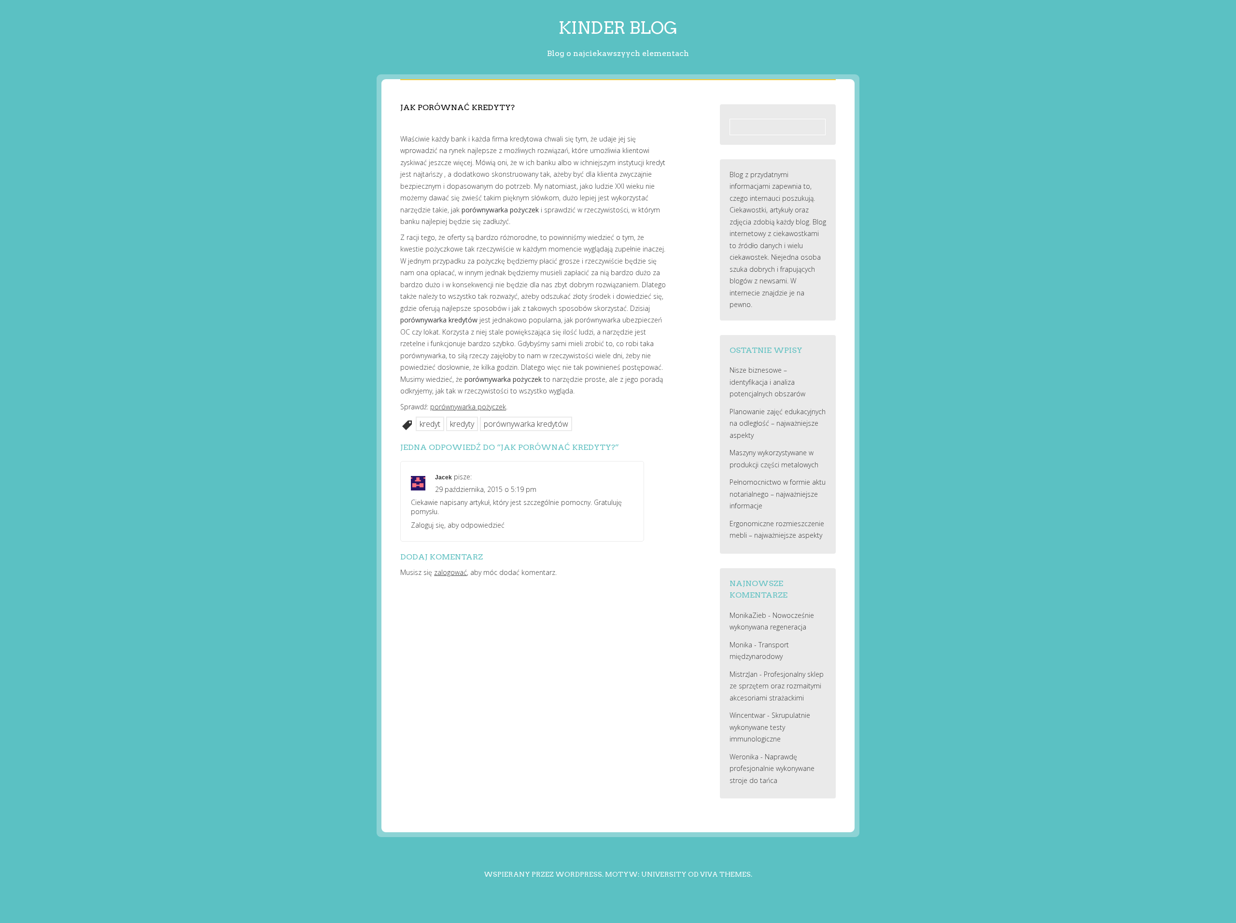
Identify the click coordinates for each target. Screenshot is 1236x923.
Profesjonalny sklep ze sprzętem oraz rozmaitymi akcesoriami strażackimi (777, 686)
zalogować (450, 572)
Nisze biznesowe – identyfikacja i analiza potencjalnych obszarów (767, 381)
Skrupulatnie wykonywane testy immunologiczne (770, 727)
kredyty (462, 424)
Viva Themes (725, 874)
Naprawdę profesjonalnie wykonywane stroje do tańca (772, 768)
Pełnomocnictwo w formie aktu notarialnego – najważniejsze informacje (778, 493)
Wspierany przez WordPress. (544, 874)
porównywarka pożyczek (468, 406)
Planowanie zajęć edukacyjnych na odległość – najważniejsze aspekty (778, 423)
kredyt (430, 424)
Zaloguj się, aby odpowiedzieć (458, 525)
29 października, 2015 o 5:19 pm (485, 489)
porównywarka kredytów (526, 424)
